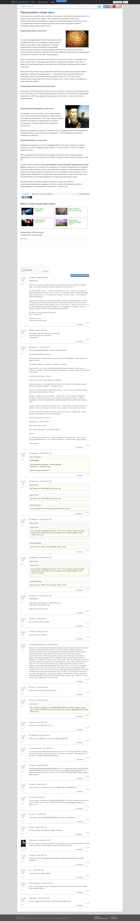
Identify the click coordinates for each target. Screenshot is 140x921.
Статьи (33, 2)
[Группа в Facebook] (107, 6)
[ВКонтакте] (23, 197)
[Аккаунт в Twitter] (117, 6)
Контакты (113, 917)
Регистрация (117, 2)
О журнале (97, 917)
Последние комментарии (101, 918)
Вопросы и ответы (43, 2)
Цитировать (80, 324)
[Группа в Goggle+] (114, 6)
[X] (31, 197)
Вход (125, 2)
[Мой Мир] (28, 197)
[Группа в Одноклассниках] (111, 6)
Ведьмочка (34, 840)
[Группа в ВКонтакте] (104, 6)
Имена (53, 2)
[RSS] (120, 6)
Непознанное (48, 194)
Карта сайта (114, 918)
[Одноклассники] (25, 197)
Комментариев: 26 (84, 194)
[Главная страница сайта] (20, 2)
